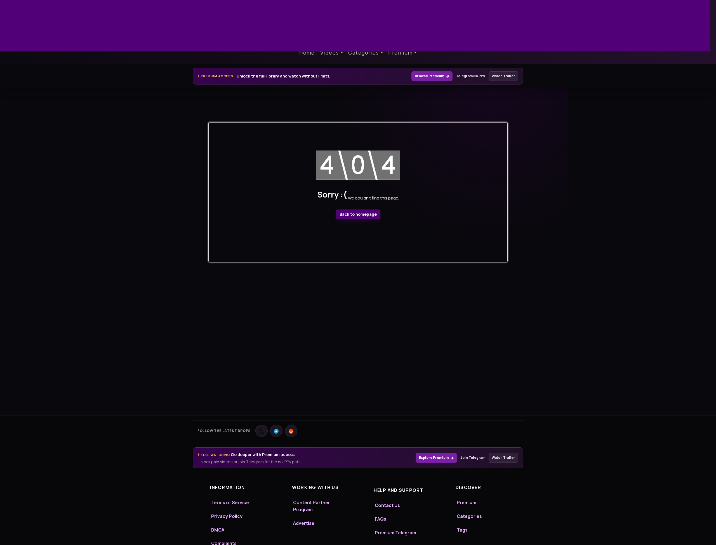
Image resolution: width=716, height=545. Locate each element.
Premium (400, 52)
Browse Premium (429, 76)
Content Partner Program (311, 506)
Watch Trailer (503, 76)
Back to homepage (358, 214)
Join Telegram (472, 457)
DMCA (217, 530)
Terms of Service (230, 502)
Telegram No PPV (470, 76)
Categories (363, 52)
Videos (329, 52)
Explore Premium (434, 457)
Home (307, 52)
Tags (462, 530)
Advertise (303, 523)
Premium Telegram (395, 533)
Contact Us (387, 505)
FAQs (380, 519)
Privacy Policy (226, 516)
